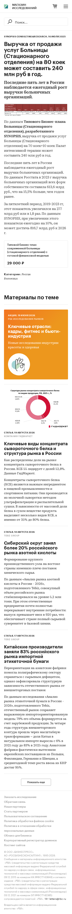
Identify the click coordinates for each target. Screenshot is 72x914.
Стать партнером (16, 811)
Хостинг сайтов (14, 845)
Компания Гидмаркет (18, 436)
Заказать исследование (20, 797)
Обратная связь (14, 802)
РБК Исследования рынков (26, 319)
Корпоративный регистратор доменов (30, 840)
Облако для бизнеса (18, 835)
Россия (26, 274)
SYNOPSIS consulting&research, (26, 37)
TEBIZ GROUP (12, 536)
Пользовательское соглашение (25, 816)
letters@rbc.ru (57, 898)
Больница (11, 278)
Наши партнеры (15, 806)
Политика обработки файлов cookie (29, 821)
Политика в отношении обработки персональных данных (27, 828)
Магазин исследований (24, 7)
